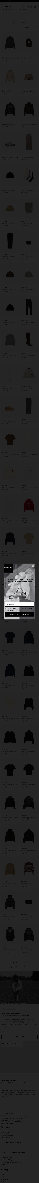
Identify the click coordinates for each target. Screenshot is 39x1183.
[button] (33, 565)
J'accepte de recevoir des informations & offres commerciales (19, 609)
